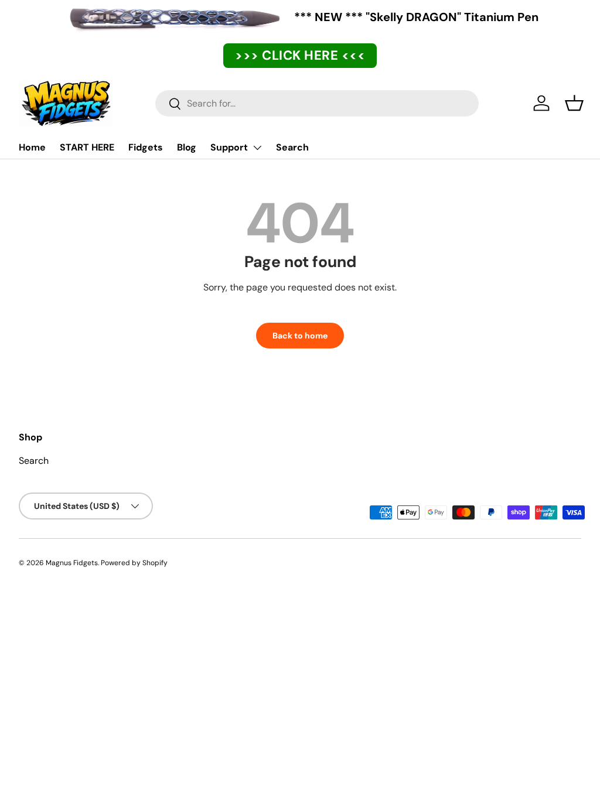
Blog (186, 147)
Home (32, 147)
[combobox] (317, 103)
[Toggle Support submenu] (257, 148)
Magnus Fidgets (72, 562)
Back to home (300, 335)
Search (292, 147)
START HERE (87, 147)
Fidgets (145, 147)
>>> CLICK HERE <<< (300, 55)
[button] (574, 103)
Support (229, 147)
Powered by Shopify (134, 562)
